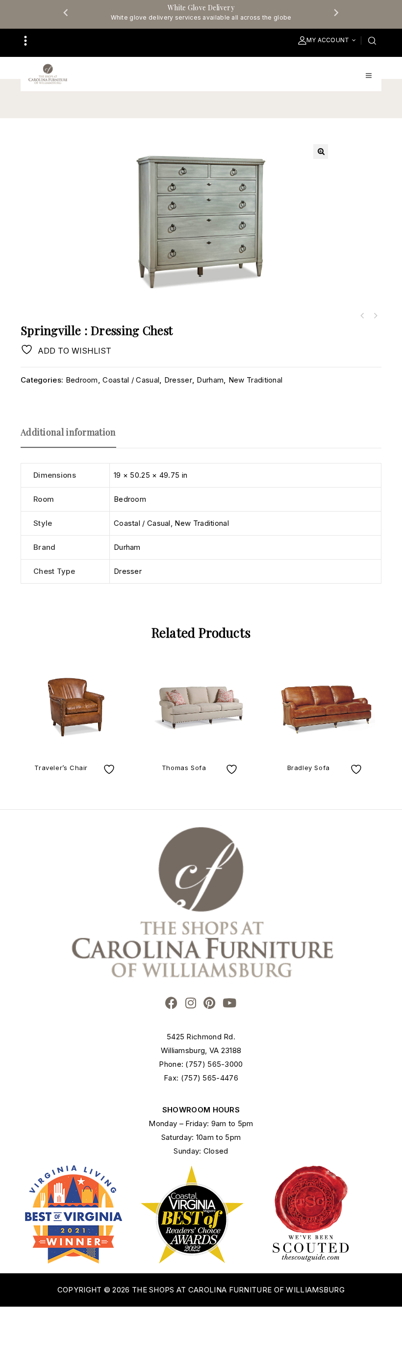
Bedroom (82, 380)
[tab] (73, 436)
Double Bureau (362, 315)
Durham (210, 380)
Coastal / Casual (130, 380)
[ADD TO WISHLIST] (110, 769)
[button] (320, 151)
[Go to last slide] (66, 12)
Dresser (178, 380)
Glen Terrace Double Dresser (375, 315)
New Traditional (255, 380)
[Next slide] (335, 12)
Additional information (68, 432)
